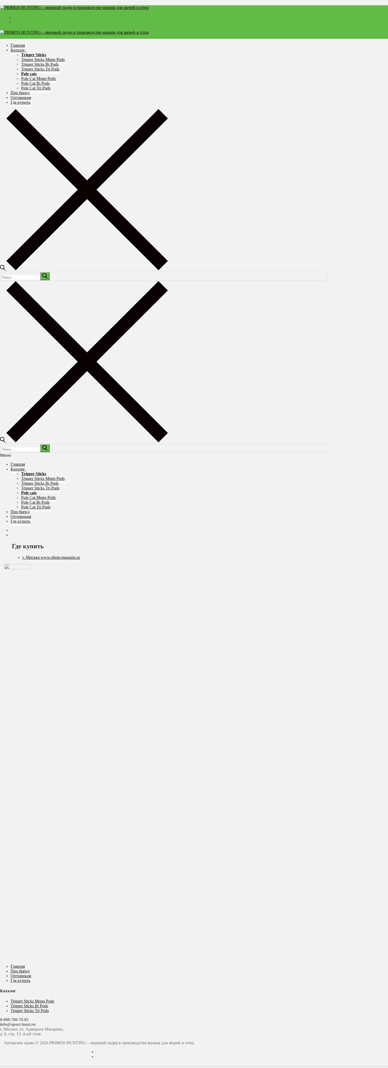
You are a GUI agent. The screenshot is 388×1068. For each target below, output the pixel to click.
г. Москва (31, 557)
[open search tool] (84, 269)
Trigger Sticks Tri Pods (30, 1010)
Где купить (20, 980)
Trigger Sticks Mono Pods (32, 1001)
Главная (18, 966)
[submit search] (45, 276)
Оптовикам (21, 976)
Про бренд (20, 971)
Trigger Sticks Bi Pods (29, 1006)
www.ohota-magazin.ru (60, 557)
